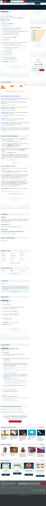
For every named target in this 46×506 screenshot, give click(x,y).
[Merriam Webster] (38, 60)
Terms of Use (29, 487)
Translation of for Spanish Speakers (13, 409)
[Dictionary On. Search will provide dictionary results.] (6, 1)
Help (2, 487)
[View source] (18, 172)
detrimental (25, 31)
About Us (5, 487)
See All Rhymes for (15, 263)
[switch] (5, 20)
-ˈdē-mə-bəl (11, 322)
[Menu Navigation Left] (1, 4)
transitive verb (3, 22)
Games (28, 1)
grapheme (13, 257)
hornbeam (3, 259)
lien (9, 42)
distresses (12, 28)
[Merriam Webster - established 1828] (1, 1)
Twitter (37, 490)
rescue (3, 98)
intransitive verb (4, 394)
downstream (13, 255)
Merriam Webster (3, 483)
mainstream (22, 259)
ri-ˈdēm (6, 14)
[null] (41, 64)
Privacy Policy (23, 487)
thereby (26, 42)
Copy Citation (15, 291)
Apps (8, 487)
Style (2, 283)
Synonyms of (5, 17)
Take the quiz (40, 475)
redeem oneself (4, 240)
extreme (3, 257)
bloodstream (22, 253)
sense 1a (20, 226)
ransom (19, 29)
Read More (3, 169)
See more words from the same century (9, 233)
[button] (39, 1)
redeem (11, 98)
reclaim (20, 98)
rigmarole (37, 64)
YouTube (40, 490)
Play (6, 474)
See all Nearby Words (15, 273)
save (24, 98)
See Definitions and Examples (37, 66)
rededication (3, 270)
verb (9, 12)
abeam (2, 253)
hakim (21, 257)
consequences (13, 34)
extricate (6, 31)
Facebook (34, 490)
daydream (3, 255)
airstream (13, 253)
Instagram (43, 490)
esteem (21, 255)
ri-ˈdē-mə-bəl (11, 61)
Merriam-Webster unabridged (15, 421)
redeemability (23, 270)
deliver (7, 98)
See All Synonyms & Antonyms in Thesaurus (15, 91)
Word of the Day (32, 1)
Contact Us (18, 487)
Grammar (36, 1)
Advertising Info (13, 487)
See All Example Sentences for (14, 193)
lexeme (12, 259)
